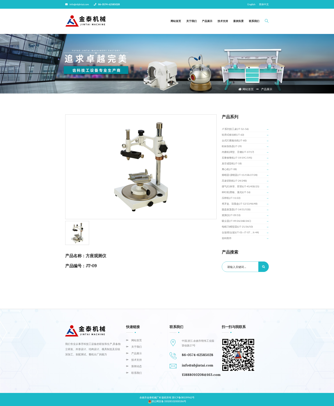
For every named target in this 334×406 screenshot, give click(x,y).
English (251, 4)
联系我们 (254, 20)
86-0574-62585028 (109, 4)
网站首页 (176, 20)
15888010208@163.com (201, 374)
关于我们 (191, 20)
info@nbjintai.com (197, 365)
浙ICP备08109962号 (183, 397)
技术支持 (223, 20)
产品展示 (207, 20)
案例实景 (238, 20)
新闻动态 (136, 366)
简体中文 (264, 4)
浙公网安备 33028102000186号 (169, 401)
